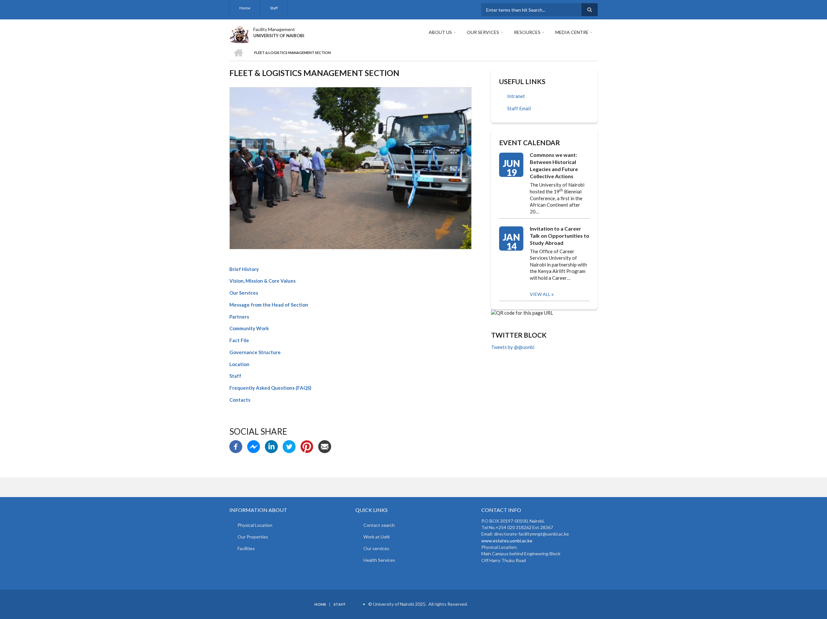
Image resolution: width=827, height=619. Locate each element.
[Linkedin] (271, 446)
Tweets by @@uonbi (512, 347)
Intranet (516, 96)
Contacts (239, 400)
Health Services (379, 560)
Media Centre (572, 32)
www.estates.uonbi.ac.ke (506, 540)
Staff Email (519, 108)
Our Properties (252, 536)
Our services (376, 548)
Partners (239, 317)
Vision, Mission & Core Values (262, 281)
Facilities (246, 548)
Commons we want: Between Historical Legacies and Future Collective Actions (554, 165)
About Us (440, 32)
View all (540, 294)
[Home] (238, 34)
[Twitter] (289, 446)
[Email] (324, 446)
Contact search (379, 525)
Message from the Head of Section (268, 305)
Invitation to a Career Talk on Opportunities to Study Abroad (559, 235)
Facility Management (274, 29)
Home (244, 7)
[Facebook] (235, 446)
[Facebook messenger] (253, 446)
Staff (274, 7)
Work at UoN (376, 536)
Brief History (244, 269)
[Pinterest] (306, 446)
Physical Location (254, 525)
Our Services (483, 32)
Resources (527, 32)
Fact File (239, 340)
